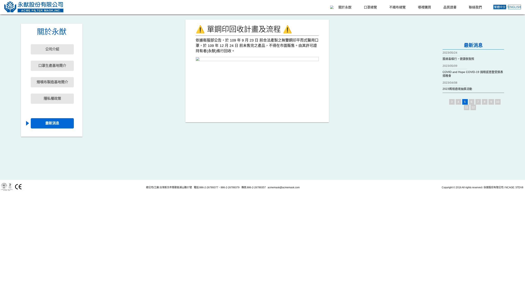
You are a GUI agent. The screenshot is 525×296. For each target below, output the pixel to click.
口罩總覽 (370, 7)
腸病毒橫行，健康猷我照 (458, 58)
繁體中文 (500, 7)
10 (497, 101)
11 (466, 107)
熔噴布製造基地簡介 (52, 82)
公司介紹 (52, 49)
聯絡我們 (475, 7)
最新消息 (52, 123)
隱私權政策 (52, 99)
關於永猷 (345, 7)
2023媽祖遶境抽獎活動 (457, 88)
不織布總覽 (397, 7)
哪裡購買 (424, 7)
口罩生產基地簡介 (52, 66)
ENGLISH (514, 7)
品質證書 (450, 7)
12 (473, 107)
